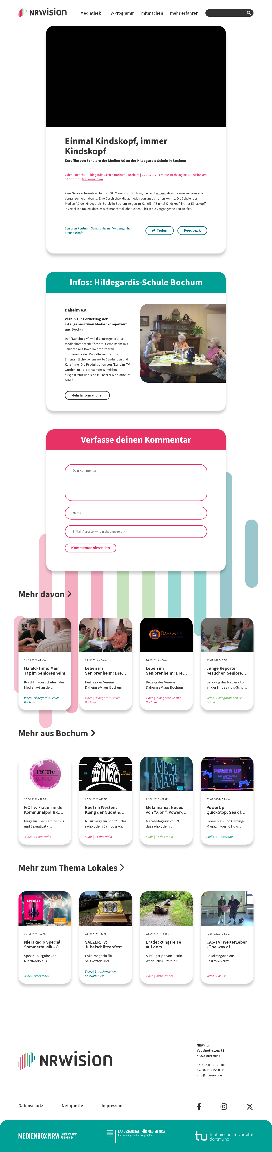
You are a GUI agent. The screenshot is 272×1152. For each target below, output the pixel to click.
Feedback (192, 230)
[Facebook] (199, 1107)
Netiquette (72, 1106)
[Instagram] (224, 1107)
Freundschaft (74, 233)
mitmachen (152, 13)
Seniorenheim (101, 228)
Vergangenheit (122, 228)
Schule (107, 203)
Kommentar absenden (90, 548)
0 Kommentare (92, 179)
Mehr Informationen (87, 395)
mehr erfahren (184, 13)
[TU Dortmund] (224, 1136)
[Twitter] (249, 1107)
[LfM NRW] (136, 1136)
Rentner (83, 228)
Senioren (71, 228)
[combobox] (229, 13)
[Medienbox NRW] (48, 1136)
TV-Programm (121, 13)
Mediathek (90, 13)
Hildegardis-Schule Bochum (106, 175)
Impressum (113, 1106)
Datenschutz (31, 1106)
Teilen (161, 230)
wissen (161, 193)
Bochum (133, 175)
